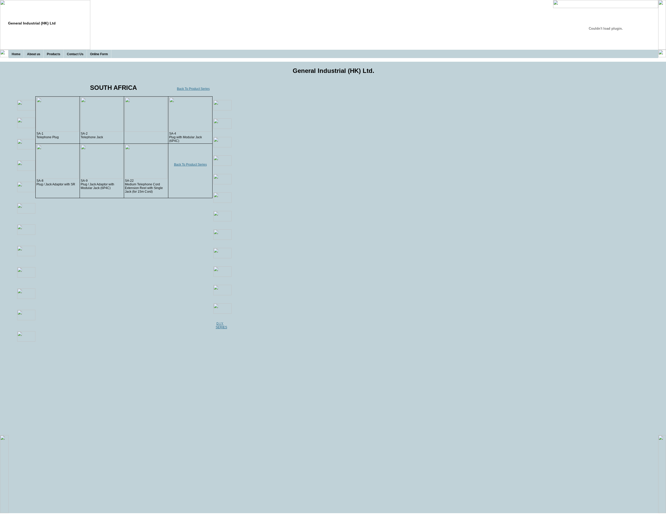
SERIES (221, 327)
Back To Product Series (193, 89)
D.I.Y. (219, 323)
